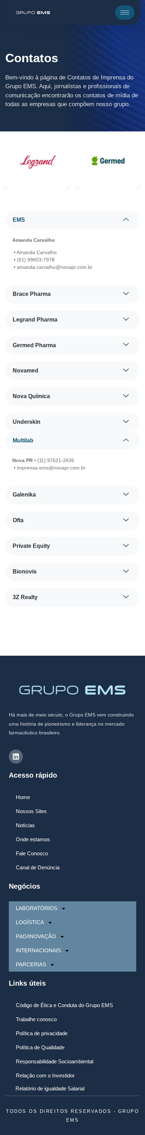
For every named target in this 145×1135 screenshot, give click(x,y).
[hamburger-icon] (124, 12)
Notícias (25, 825)
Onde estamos (33, 839)
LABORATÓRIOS (36, 908)
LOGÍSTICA (30, 922)
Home (23, 797)
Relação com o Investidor (45, 1075)
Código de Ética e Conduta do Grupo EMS (64, 1005)
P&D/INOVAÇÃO (36, 936)
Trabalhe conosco (36, 1019)
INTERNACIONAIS (38, 950)
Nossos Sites (31, 811)
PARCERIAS (31, 964)
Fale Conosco (32, 853)
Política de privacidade (42, 1033)
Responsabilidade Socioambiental (54, 1061)
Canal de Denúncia (37, 867)
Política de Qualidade (40, 1047)
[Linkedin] (16, 757)
